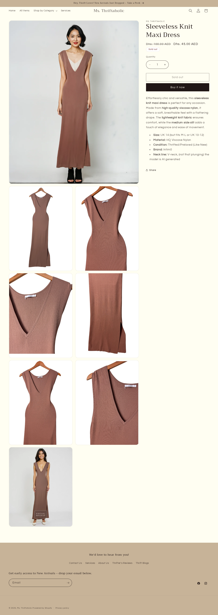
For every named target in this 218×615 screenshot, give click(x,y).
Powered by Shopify (42, 608)
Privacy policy (62, 608)
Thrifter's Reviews (122, 563)
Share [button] (152, 170)
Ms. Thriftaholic (24, 608)
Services (90, 563)
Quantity (150, 56)
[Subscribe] (68, 583)
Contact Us (75, 563)
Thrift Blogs (142, 563)
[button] (45, 10)
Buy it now (177, 87)
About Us (103, 563)
